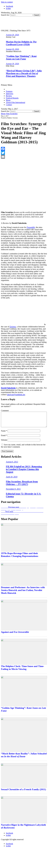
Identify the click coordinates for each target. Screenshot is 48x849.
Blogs (8, 100)
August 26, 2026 (12, 35)
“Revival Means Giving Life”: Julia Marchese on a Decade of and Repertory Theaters (24, 73)
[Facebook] (24, 149)
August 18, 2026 (12, 64)
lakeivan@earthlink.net (16, 394)
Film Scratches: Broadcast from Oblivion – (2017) (22, 483)
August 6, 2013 (12, 462)
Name (4, 431)
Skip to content (7, 2)
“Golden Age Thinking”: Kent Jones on (21, 57)
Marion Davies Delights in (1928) (21, 43)
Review (9, 96)
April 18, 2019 (11, 477)
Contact (9, 105)
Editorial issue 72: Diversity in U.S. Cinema (23, 495)
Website (4, 440)
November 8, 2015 (13, 489)
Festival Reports (12, 98)
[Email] (24, 157)
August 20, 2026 (12, 49)
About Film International (15, 102)
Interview (9, 94)
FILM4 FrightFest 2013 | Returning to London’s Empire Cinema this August (24, 469)
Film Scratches (11, 114)
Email (4, 435)
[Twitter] (24, 153)
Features (9, 91)
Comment (5, 410)
